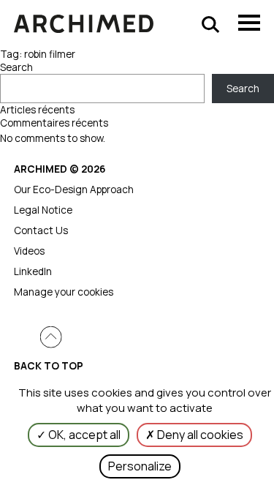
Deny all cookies (199, 435)
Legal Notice (43, 210)
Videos (29, 251)
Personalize (140, 466)
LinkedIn (33, 271)
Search (16, 67)
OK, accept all (83, 435)
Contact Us (41, 230)
